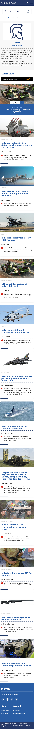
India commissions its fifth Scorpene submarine (14, 427)
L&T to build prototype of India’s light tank (14, 285)
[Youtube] (16, 699)
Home (3, 18)
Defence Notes (7, 469)
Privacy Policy (23, 723)
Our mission (16, 710)
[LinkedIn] (2, 699)
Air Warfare (6, 188)
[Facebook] (7, 699)
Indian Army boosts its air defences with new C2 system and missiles (16, 145)
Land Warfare (7, 139)
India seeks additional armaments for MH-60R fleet (15, 331)
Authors (9, 18)
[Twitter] (11, 699)
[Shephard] (8, 3)
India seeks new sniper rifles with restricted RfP (15, 618)
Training (5, 373)
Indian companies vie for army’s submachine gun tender (13, 527)
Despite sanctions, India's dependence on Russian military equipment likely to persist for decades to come (15, 475)
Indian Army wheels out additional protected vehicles (16, 664)
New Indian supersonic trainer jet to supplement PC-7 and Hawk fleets (16, 378)
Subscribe (4, 713)
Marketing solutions (19, 713)
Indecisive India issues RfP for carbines (16, 574)
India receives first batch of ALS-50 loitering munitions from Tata (15, 193)
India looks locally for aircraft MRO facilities (16, 239)
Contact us (4, 717)
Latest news (5, 710)
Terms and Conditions (11, 723)
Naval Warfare (7, 423)
